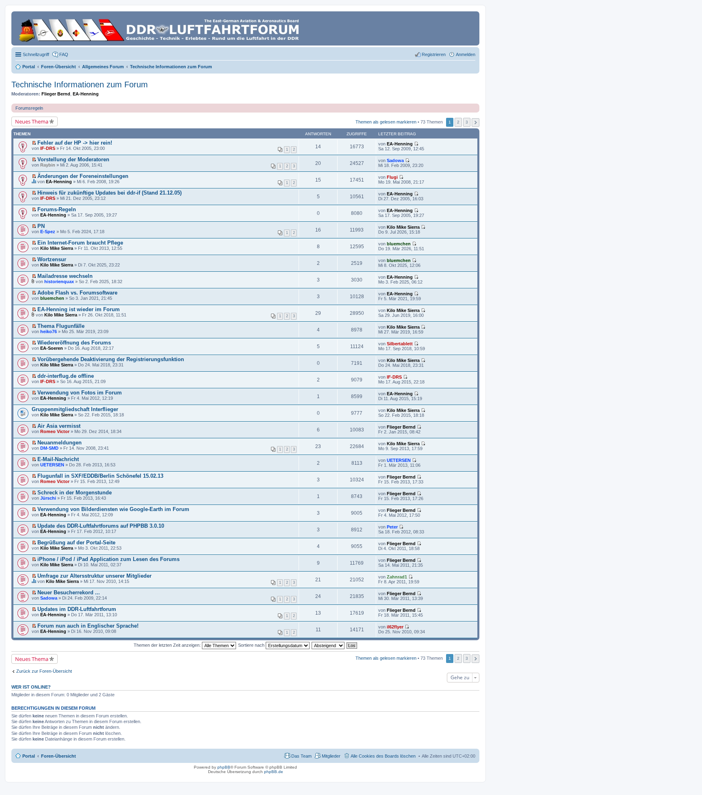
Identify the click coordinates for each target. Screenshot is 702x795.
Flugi (392, 177)
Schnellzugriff (36, 54)
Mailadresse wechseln (65, 276)
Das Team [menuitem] (301, 756)
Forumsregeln (29, 108)
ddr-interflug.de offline (65, 376)
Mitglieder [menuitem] (331, 756)
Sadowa (395, 160)
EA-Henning (86, 93)
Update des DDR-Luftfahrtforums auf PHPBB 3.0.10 (100, 526)
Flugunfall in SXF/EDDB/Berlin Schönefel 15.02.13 (100, 476)
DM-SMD (49, 448)
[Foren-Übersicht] (160, 28)
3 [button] (467, 122)
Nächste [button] (475, 122)
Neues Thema (31, 121)
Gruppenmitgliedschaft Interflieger (75, 409)
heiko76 (48, 331)
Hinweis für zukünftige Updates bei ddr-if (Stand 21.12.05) (109, 193)
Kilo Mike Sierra (403, 227)
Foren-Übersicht (58, 756)
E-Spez (47, 231)
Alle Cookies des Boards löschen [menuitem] (383, 756)
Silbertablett (400, 343)
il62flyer (395, 626)
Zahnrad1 (397, 576)
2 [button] (458, 122)
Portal (28, 66)
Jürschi (48, 498)
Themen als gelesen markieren (385, 121)
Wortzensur (51, 259)
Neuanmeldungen (59, 443)
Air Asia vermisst (58, 426)
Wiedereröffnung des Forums (74, 343)
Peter (392, 526)
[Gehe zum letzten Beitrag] (416, 143)
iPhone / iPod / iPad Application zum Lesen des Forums (108, 559)
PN (41, 226)
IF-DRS (47, 148)
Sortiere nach (252, 645)
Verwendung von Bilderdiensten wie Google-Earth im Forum (113, 509)
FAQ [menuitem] (63, 54)
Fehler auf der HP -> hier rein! (74, 143)
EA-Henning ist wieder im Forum (78, 309)
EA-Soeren (51, 348)
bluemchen (399, 243)
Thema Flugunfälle (60, 326)
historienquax (59, 281)
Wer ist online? (31, 687)
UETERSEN (52, 464)
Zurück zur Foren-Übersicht (44, 671)
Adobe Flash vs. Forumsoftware (77, 293)
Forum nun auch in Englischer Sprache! (88, 626)
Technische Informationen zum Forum (79, 84)
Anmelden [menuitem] (465, 54)
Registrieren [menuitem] (434, 54)
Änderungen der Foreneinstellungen (82, 176)
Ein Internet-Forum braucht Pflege (80, 243)
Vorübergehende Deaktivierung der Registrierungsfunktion (110, 359)
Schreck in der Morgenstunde (74, 493)
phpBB (223, 767)
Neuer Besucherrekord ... (68, 592)
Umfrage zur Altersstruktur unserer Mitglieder (94, 576)
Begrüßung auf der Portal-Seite (76, 542)
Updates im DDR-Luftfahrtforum (76, 609)
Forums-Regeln (56, 209)
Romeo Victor (54, 431)
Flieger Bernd (55, 93)
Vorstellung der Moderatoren (73, 159)
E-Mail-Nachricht (58, 459)
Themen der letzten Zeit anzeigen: (168, 645)
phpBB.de (273, 771)
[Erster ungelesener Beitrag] (34, 143)
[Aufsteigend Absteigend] (328, 645)
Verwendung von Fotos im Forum (79, 393)
